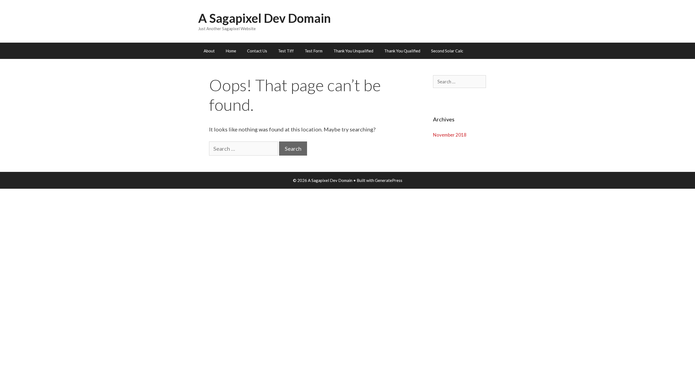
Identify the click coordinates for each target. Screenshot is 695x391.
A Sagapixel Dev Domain (264, 18)
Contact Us (257, 50)
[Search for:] (244, 148)
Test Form (314, 50)
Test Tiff (286, 50)
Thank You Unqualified (353, 50)
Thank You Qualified (402, 50)
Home (231, 50)
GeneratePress (388, 180)
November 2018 (449, 135)
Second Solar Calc (447, 50)
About (209, 50)
